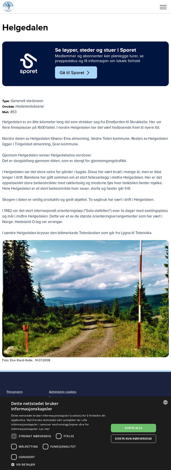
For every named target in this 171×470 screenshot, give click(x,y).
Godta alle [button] (133, 428)
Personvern (15, 392)
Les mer (44, 429)
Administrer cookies (62, 392)
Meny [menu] (163, 6)
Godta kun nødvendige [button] (133, 438)
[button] (163, 6)
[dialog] (85, 433)
